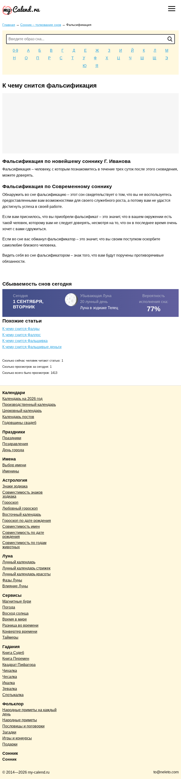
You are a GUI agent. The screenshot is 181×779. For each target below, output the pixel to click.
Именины (10, 471)
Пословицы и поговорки (23, 726)
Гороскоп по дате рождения (26, 521)
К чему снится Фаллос (21, 335)
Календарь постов (18, 417)
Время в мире (14, 619)
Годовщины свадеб (19, 423)
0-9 (15, 50)
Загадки (9, 732)
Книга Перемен (15, 659)
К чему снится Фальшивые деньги (32, 347)
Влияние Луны (15, 586)
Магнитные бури (16, 601)
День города (13, 450)
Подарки (9, 744)
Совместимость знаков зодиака (22, 494)
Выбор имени (14, 465)
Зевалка (9, 689)
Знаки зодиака (15, 486)
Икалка (8, 683)
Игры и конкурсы (17, 738)
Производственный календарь (29, 405)
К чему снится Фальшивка (25, 341)
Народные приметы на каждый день (29, 712)
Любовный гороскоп (20, 508)
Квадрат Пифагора (19, 665)
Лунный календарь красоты (26, 574)
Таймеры (10, 637)
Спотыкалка (13, 695)
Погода (8, 607)
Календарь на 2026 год (22, 399)
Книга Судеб (13, 653)
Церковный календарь (22, 411)
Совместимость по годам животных (24, 545)
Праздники (11, 438)
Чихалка (9, 671)
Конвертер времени (19, 632)
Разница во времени (20, 625)
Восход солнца (15, 613)
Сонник (9, 759)
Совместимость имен (21, 527)
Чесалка (9, 677)
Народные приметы (19, 720)
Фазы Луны (12, 580)
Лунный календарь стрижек (26, 568)
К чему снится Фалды (21, 329)
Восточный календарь (21, 515)
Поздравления (15, 444)
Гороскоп (10, 502)
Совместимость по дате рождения (23, 535)
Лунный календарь (18, 562)
